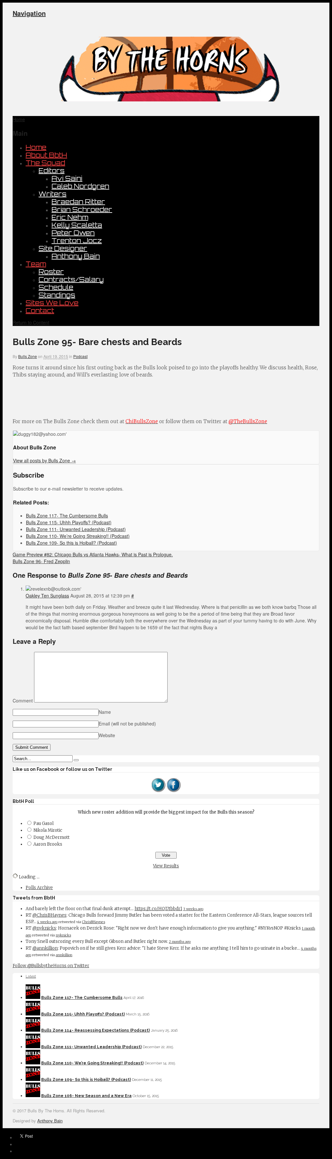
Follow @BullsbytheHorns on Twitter (51, 965)
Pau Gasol (43, 823)
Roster (51, 272)
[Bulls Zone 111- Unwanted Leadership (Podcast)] (33, 1047)
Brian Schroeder (82, 209)
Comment (23, 700)
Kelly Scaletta (77, 225)
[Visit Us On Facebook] (174, 791)
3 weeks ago (193, 909)
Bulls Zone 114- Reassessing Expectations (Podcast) (95, 1030)
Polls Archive (39, 887)
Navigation (29, 13)
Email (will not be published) (127, 723)
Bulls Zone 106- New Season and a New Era (86, 1096)
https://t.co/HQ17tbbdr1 (158, 908)
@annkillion (45, 948)
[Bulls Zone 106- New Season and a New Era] (33, 1096)
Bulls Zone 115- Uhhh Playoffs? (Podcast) (83, 1014)
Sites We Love (52, 303)
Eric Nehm (70, 217)
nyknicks (63, 935)
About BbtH (46, 155)
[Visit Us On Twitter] (158, 791)
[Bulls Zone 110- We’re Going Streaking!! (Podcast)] (33, 1063)
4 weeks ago (47, 922)
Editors (52, 171)
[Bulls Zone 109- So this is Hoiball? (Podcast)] (33, 1079)
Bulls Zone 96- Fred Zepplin (41, 561)
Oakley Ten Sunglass (47, 595)
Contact (40, 311)
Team (36, 264)
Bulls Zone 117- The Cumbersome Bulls (82, 997)
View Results (166, 866)
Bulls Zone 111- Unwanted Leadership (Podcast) (91, 1047)
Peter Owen (73, 233)
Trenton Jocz (77, 241)
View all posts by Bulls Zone (44, 460)
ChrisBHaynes (93, 922)
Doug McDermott (51, 837)
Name (105, 712)
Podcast (80, 356)
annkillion (64, 955)
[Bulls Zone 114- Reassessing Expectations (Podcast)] (33, 1030)
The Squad (45, 163)
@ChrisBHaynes (49, 915)
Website (107, 735)
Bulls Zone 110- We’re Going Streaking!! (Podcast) (92, 1063)
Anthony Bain (76, 256)
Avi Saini (67, 178)
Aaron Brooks (47, 844)
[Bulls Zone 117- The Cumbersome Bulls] (33, 997)
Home (36, 147)
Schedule (56, 287)
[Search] (76, 760)
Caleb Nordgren (80, 186)
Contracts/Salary (71, 279)
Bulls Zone (27, 356)
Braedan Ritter (78, 202)
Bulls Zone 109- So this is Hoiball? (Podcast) (86, 1079)
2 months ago (180, 941)
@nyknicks (44, 928)
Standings (57, 295)
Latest (31, 976)
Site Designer (63, 248)
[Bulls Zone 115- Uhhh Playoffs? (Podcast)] (33, 1014)
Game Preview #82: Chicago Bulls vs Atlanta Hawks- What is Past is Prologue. (93, 554)
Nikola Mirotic (47, 830)
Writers (52, 194)
